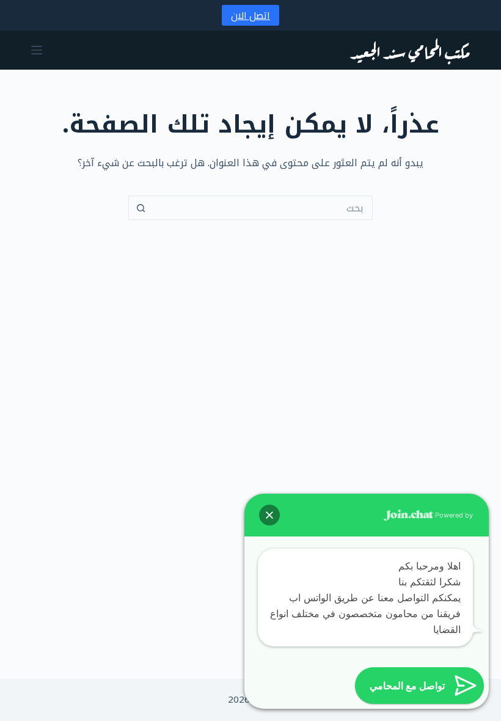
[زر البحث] (140, 208)
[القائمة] (36, 50)
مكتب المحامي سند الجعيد (410, 50)
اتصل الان (250, 15)
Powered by (453, 515)
